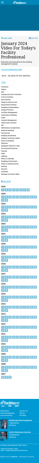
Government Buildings (9, 115)
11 (2, 200)
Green (3, 118)
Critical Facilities (7, 97)
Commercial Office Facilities (11, 94)
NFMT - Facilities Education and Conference (14, 450)
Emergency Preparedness (10, 107)
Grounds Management (9, 120)
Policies (22, 413)
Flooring (4, 151)
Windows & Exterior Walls (10, 174)
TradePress (14, 457)
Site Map (23, 415)
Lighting (4, 156)
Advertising (4, 411)
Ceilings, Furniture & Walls (10, 138)
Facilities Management (9, 112)
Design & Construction (9, 102)
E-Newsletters (14, 423)
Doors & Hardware (7, 141)
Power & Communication (10, 164)
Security (4, 169)
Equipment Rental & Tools (10, 146)
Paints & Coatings (7, 159)
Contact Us (24, 411)
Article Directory (6, 415)
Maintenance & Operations (10, 128)
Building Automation (8, 136)
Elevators (4, 143)
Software (4, 171)
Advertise (12, 425)
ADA (2, 92)
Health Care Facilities (8, 123)
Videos (3, 89)
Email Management (7, 413)
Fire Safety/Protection (9, 148)
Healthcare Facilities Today (9, 449)
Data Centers (6, 100)
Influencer (4, 87)
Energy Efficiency (7, 110)
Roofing (4, 166)
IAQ (2, 125)
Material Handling (7, 130)
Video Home (7, 38)
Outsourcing (5, 133)
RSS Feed (34, 38)
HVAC (3, 154)
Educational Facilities (9, 105)
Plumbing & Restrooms (9, 161)
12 (6, 200)
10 (35, 197)
